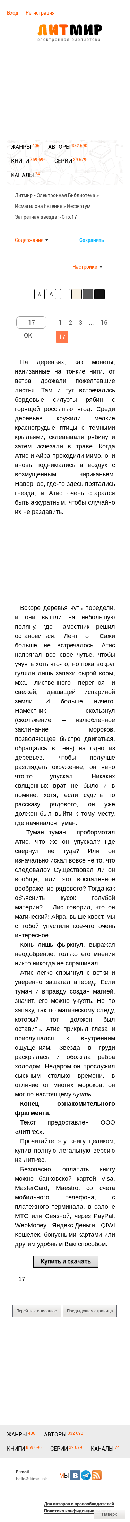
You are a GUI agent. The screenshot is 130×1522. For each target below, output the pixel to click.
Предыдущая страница (90, 1311)
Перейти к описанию (36, 1311)
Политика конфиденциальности (77, 1510)
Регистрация (40, 13)
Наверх (109, 1514)
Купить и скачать (66, 1261)
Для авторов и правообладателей (79, 1503)
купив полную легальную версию (65, 1150)
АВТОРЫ (59, 146)
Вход (12, 13)
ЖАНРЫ (21, 146)
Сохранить (91, 240)
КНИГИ (20, 161)
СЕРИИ (63, 161)
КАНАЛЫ (22, 175)
